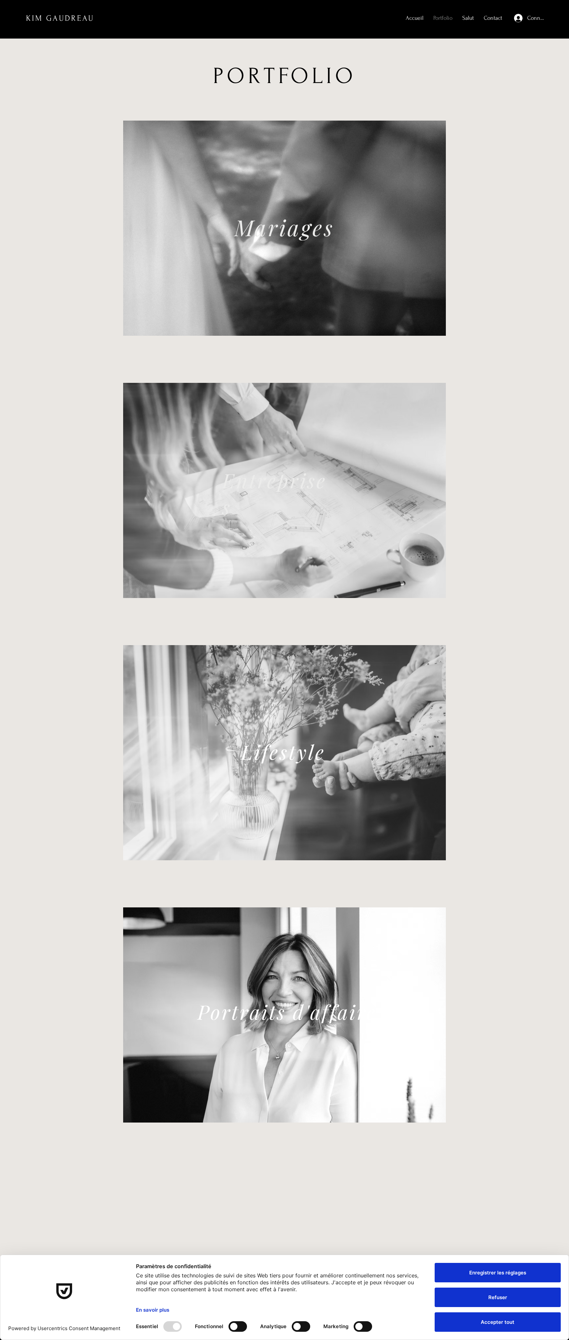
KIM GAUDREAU (60, 18)
